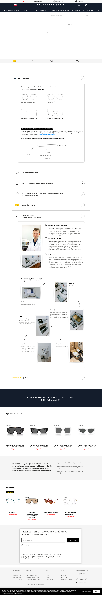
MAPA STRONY (50, 582)
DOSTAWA (63, 575)
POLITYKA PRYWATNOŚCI (67, 579)
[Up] (82, 78)
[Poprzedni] (9, 61)
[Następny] (93, 61)
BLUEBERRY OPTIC (51, 5)
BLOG (48, 575)
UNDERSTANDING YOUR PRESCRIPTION (35, 584)
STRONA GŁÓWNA (17, 573)
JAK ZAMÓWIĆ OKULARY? (32, 573)
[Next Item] (47, 32)
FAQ (48, 577)
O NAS (48, 573)
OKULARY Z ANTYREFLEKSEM (33, 579)
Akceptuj (96, 591)
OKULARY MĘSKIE (17, 579)
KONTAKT (63, 573)
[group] (51, 434)
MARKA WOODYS (17, 582)
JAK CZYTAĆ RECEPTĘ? (32, 575)
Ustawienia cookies (86, 591)
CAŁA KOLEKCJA (17, 575)
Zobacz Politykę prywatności (16, 593)
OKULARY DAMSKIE (17, 577)
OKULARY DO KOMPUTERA (33, 577)
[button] (79, 5)
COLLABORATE (50, 579)
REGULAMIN (64, 577)
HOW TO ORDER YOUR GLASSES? (34, 582)
